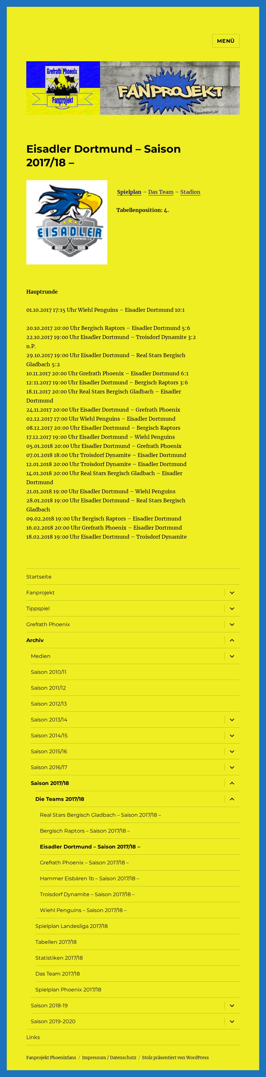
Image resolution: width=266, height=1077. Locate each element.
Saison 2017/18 (50, 783)
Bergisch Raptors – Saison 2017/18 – (85, 831)
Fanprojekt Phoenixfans (51, 1057)
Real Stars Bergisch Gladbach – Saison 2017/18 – (100, 815)
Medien (41, 656)
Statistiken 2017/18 (59, 958)
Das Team (161, 192)
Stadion (190, 192)
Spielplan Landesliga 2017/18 (71, 926)
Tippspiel (38, 608)
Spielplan (129, 192)
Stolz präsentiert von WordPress (175, 1057)
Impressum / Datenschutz (109, 1057)
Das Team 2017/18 (57, 974)
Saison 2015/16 (49, 751)
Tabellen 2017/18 (56, 942)
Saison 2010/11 (48, 672)
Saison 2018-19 (49, 1005)
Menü (226, 41)
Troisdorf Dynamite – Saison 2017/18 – (87, 894)
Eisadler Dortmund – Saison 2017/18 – (90, 847)
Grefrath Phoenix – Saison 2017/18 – (84, 863)
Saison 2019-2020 (53, 1021)
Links (33, 1037)
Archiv (35, 640)
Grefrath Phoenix (48, 624)
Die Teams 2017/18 (59, 799)
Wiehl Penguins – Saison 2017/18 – (83, 910)
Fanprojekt (40, 593)
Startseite (39, 577)
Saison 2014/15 (49, 735)
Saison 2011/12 (48, 688)
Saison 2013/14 (49, 720)
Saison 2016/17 (49, 767)
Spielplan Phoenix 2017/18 (68, 990)
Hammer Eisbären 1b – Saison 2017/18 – (89, 878)
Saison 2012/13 (49, 704)
